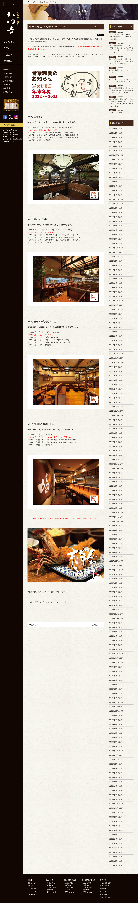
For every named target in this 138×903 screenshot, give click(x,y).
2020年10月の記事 (116, 415)
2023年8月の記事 (116, 265)
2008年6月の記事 (116, 856)
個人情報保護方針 (106, 897)
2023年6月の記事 (116, 274)
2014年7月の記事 (116, 724)
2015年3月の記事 (116, 689)
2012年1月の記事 (116, 843)
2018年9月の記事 (116, 526)
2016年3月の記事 (116, 640)
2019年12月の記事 (116, 459)
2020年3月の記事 (116, 446)
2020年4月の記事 (116, 442)
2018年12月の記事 (116, 512)
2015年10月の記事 (116, 662)
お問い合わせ (8, 92)
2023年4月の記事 (116, 283)
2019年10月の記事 (116, 468)
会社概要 (6, 88)
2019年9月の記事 (116, 473)
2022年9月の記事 (116, 314)
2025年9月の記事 (116, 164)
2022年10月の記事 (116, 309)
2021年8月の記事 (116, 371)
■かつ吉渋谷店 (35, 116)
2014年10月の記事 (116, 711)
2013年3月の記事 (116, 790)
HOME (30, 880)
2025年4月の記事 (116, 186)
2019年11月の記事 (116, 464)
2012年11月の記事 (116, 808)
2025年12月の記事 (116, 155)
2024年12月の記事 (116, 199)
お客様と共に (32, 894)
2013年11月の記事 (116, 755)
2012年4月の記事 (116, 839)
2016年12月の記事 (116, 609)
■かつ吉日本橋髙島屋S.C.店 (42, 321)
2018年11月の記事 (116, 517)
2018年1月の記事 (116, 556)
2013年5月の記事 (116, 781)
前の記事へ (35, 625)
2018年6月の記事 (116, 534)
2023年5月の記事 (116, 278)
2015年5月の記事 (116, 680)
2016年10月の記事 (116, 618)
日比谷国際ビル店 (70, 880)
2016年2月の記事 (116, 645)
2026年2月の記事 (116, 146)
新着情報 (6, 70)
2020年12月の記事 (116, 406)
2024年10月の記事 (116, 203)
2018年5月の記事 (116, 539)
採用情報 (6, 85)
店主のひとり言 (105, 883)
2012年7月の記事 (116, 826)
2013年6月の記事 (116, 777)
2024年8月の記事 (116, 212)
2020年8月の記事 (116, 424)
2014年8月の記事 (116, 720)
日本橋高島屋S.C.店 (88, 880)
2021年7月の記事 (116, 376)
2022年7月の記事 (116, 323)
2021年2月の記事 (116, 398)
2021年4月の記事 (116, 389)
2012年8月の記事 (116, 821)
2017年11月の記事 (116, 565)
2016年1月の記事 (116, 649)
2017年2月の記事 (116, 601)
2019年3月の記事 (116, 499)
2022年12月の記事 (116, 301)
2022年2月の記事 (116, 345)
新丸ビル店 (49, 880)
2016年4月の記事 (116, 636)
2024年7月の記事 (116, 217)
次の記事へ (96, 625)
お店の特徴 (51, 883)
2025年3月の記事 (116, 190)
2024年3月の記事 (116, 234)
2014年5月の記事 (116, 733)
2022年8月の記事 (116, 318)
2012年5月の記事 (116, 834)
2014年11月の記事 (116, 706)
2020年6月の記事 (116, 433)
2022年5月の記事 (116, 331)
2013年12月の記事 (116, 751)
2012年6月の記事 (116, 830)
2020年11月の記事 (116, 411)
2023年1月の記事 (116, 296)
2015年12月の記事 (116, 654)
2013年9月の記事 (116, 764)
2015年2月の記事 (116, 693)
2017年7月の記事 (116, 583)
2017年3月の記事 (116, 596)
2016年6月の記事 (116, 631)
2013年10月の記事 (116, 759)
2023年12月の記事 (116, 248)
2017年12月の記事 (116, 561)
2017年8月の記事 (116, 579)
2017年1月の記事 (116, 605)
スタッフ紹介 (32, 891)
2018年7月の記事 (116, 530)
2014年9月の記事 (116, 715)
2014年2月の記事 (116, 742)
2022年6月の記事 (116, 327)
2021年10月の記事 (116, 362)
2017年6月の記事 (116, 587)
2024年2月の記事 (116, 239)
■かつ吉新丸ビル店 (37, 219)
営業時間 (50, 890)
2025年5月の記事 (116, 181)
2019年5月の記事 (116, 490)
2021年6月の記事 (116, 380)
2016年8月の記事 (116, 627)
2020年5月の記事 (116, 437)
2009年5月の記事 (116, 852)
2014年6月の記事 (116, 729)
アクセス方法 (51, 892)
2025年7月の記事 (116, 173)
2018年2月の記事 (116, 552)
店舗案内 (7, 61)
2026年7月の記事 (116, 133)
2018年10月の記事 (116, 521)
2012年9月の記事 (116, 817)
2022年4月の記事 (116, 336)
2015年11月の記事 (116, 658)
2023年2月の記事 (116, 292)
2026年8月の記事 (116, 128)
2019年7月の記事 (116, 481)
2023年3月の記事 (116, 287)
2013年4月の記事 (116, 786)
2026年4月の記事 (116, 137)
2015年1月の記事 (116, 698)
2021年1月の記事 (116, 402)
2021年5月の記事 (116, 384)
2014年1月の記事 (116, 746)
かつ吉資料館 (8, 81)
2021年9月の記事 (116, 367)
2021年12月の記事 (116, 353)
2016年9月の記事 (116, 623)
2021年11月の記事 (116, 358)
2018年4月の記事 (116, 543)
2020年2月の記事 (116, 451)
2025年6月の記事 (116, 177)
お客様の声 (7, 77)
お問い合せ (104, 894)
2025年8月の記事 (116, 168)
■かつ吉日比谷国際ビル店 (41, 424)
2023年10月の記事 (116, 256)
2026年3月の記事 (116, 142)
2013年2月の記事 (116, 795)
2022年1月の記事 (116, 349)
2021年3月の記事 (116, 393)
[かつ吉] (11, 22)
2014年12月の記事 (116, 702)
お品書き (50, 885)
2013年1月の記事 (116, 799)
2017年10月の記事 (116, 570)
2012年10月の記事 (116, 812)
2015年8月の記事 (116, 671)
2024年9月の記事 (116, 208)
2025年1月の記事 (116, 195)
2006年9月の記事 (116, 861)
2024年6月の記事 (116, 221)
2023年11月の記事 (116, 252)
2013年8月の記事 (116, 768)
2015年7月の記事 (116, 676)
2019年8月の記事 (116, 477)
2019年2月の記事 (116, 503)
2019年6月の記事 (116, 486)
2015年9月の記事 (116, 667)
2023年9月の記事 (116, 261)
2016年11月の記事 (116, 614)
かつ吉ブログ (8, 73)
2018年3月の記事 (116, 548)
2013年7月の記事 (116, 773)
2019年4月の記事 (116, 495)
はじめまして (10, 41)
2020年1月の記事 (116, 455)
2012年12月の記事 (116, 804)
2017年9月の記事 (116, 574)
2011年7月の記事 (116, 848)
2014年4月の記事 (116, 737)
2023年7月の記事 (116, 270)
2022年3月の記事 (116, 340)
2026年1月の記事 (116, 151)
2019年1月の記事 (116, 508)
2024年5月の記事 (116, 226)
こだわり (8, 48)
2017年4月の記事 (116, 592)
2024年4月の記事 (116, 230)
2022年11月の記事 (116, 305)
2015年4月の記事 (116, 684)
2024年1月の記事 (116, 243)
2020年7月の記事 (116, 428)
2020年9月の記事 (116, 420)
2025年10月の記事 (116, 159)
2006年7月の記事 (116, 865)
